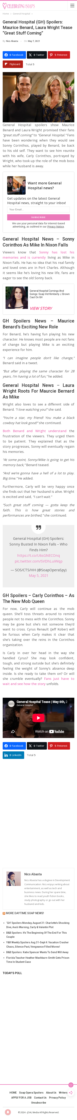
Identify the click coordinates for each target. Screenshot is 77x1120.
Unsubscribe (38, 1102)
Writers (63, 1092)
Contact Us (40, 1097)
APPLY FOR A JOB (21, 1097)
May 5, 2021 (38, 575)
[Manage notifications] (8, 1112)
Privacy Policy (57, 1097)
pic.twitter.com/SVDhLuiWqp (38, 561)
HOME (13, 1092)
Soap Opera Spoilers (31, 1092)
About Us (51, 1092)
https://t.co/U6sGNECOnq (38, 555)
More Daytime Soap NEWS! (25, 913)
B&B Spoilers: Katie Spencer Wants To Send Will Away (37, 952)
